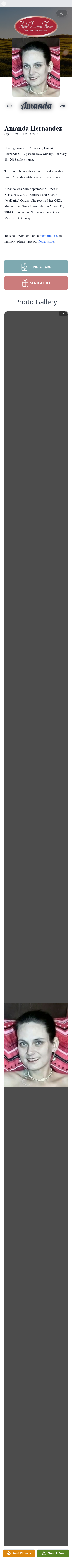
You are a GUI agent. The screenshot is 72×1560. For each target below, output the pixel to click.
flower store (46, 241)
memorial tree (49, 235)
